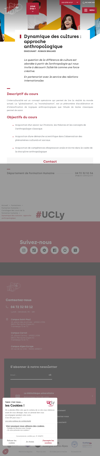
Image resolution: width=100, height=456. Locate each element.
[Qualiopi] (87, 446)
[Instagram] (24, 250)
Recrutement (59, 410)
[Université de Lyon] (14, 446)
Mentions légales (25, 452)
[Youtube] (65, 250)
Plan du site (41, 452)
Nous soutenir (60, 422)
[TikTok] (34, 250)
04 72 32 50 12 (22, 307)
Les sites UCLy (67, 2)
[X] (75, 250)
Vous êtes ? (33, 7)
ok (50, 375)
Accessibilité (76, 452)
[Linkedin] (44, 250)
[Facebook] (55, 250)
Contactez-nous (61, 416)
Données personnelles (58, 452)
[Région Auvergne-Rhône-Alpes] (51, 446)
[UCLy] (13, 8)
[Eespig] (28, 446)
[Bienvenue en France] (75, 446)
